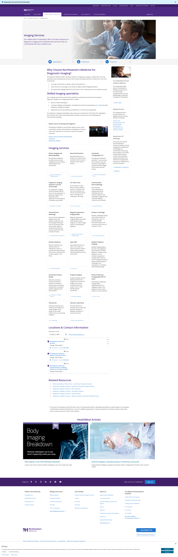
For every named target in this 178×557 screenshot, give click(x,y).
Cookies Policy (14, 554)
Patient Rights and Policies (31, 541)
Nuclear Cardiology (98, 235)
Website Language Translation (76, 541)
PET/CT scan (96, 296)
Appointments (96, 5)
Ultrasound (53, 320)
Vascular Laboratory (77, 320)
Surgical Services (118, 128)
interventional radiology (57, 235)
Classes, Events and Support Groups (84, 495)
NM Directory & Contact (146, 535)
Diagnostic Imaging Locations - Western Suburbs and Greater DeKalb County (76, 396)
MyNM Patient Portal (106, 5)
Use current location (76, 334)
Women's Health (118, 130)
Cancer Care (116, 121)
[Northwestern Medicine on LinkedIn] (45, 482)
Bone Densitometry (76, 176)
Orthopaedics (117, 126)
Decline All (167, 552)
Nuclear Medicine (54, 268)
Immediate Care (29, 495)
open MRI (73, 268)
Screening (52, 138)
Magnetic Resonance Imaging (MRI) (76, 234)
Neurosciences (117, 124)
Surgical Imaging (75, 296)
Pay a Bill (115, 5)
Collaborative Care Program (132, 497)
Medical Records (29, 501)
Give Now (153, 5)
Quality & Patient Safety (106, 520)
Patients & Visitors (70, 14)
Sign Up (150, 482)
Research (116, 171)
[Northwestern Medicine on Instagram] (40, 482)
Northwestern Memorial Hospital (57, 342)
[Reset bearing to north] (108, 344)
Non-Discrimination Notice (49, 541)
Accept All (167, 549)
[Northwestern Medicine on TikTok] (50, 482)
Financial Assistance (123, 5)
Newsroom (103, 516)
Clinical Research (99, 14)
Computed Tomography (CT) (99, 175)
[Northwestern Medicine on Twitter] (35, 482)
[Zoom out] (108, 341)
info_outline (83, 335)
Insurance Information (56, 501)
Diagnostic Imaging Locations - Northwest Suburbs (68, 391)
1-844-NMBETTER (146, 530)
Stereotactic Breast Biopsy (55, 295)
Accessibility (61, 541)
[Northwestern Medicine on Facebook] (31, 482)
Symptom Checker (29, 505)
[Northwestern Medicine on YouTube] (60, 482)
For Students (128, 513)
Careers (132, 5)
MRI (100, 105)
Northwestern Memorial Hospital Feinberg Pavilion (58, 354)
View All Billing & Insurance (57, 511)
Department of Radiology (121, 167)
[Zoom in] (108, 339)
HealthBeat (85, 14)
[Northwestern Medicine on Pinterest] (55, 482)
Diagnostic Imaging (54, 140)
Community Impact (105, 498)
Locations (37, 14)
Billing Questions (54, 495)
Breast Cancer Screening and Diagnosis (60, 136)
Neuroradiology (97, 206)
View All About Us (105, 523)
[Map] (89, 355)
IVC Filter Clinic (75, 206)
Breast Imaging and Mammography (55, 175)
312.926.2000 (65, 347)
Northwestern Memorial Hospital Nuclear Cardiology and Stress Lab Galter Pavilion (59, 367)
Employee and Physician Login (133, 500)
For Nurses (128, 510)
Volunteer (77, 505)
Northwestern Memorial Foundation (109, 513)
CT (98, 105)
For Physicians (128, 507)
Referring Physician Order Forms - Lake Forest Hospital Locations (72, 384)
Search (149, 14)
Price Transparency (55, 508)
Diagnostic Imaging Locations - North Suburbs (67, 389)
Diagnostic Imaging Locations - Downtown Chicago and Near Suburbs (73, 386)
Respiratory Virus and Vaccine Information (17, 2)
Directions (54, 347)
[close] (175, 2)
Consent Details (5, 554)
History (102, 507)
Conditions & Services (51, 14)
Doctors (27, 14)
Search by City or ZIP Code (54, 331)
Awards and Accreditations (107, 495)
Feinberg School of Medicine (142, 5)
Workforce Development (81, 508)
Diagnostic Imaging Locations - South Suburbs (67, 393)
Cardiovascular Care (119, 122)
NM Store (102, 510)
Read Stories (117, 102)
